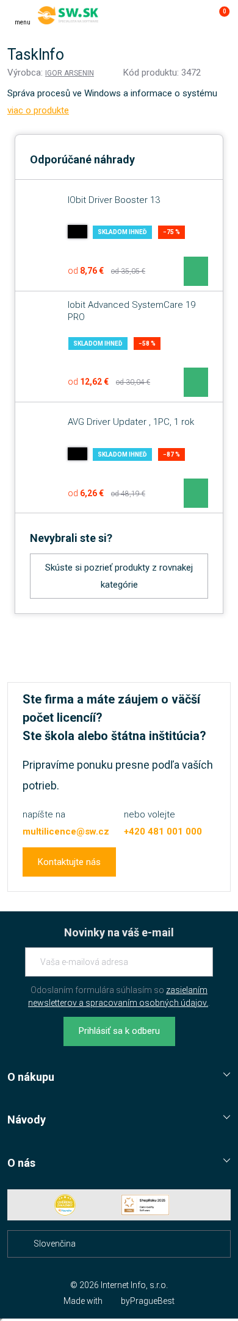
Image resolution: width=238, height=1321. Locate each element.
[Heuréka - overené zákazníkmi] (65, 1205)
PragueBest (152, 1301)
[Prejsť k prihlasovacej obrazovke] (194, 15)
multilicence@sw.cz (66, 831)
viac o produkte (38, 110)
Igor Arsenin (69, 73)
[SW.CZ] (68, 15)
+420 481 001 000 (163, 831)
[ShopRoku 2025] (145, 1205)
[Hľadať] (169, 15)
